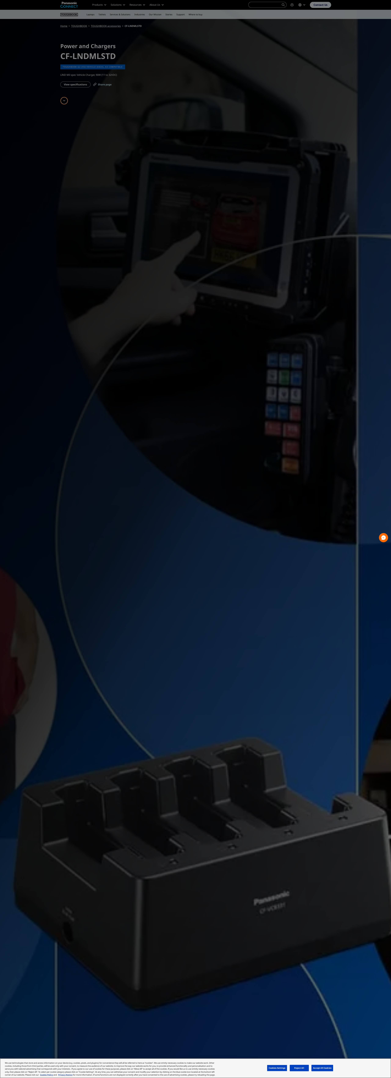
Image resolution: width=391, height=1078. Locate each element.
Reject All (299, 1068)
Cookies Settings (277, 1068)
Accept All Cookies (322, 1068)
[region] (195, 1068)
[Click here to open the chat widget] (383, 537)
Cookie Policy (46, 1074)
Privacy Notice (65, 1074)
